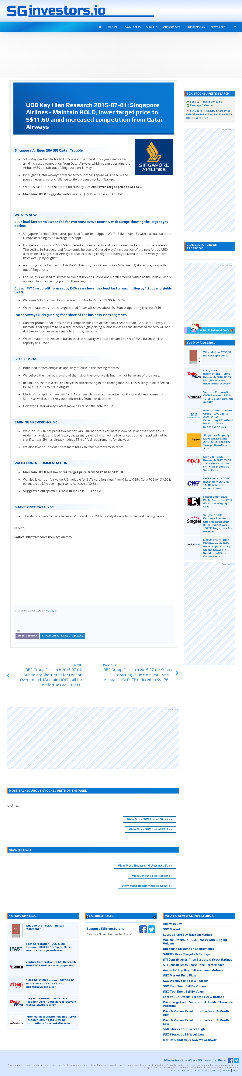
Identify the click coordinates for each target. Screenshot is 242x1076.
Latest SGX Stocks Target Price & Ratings (193, 997)
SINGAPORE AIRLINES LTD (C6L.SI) (62, 635)
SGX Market (171, 929)
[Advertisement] (93, 737)
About (236, 1070)
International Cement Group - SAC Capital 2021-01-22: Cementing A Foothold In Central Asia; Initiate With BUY (218, 418)
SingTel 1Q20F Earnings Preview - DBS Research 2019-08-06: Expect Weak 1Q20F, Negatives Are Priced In (217, 523)
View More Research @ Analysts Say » (145, 865)
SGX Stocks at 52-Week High (184, 1029)
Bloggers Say (196, 27)
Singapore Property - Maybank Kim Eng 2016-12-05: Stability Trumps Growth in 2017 (217, 441)
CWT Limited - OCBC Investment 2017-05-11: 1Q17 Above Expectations (216, 483)
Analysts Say (172, 27)
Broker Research (27, 635)
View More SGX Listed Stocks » (149, 819)
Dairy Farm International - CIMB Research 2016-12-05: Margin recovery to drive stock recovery (217, 377)
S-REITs (151, 27)
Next (154, 917)
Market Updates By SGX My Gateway (190, 1040)
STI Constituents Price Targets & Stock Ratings (197, 959)
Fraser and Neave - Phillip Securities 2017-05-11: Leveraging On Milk (218, 501)
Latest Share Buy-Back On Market (187, 934)
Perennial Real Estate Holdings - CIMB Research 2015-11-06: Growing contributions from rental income (51, 1020)
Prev (87, 917)
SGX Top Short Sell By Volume (184, 986)
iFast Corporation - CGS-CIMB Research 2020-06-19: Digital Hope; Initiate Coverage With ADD (49, 947)
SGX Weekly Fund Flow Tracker (185, 981)
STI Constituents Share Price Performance (193, 965)
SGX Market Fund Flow (179, 975)
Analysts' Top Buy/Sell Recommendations (193, 970)
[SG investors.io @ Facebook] (143, 929)
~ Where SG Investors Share (194, 1060)
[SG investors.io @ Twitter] (151, 929)
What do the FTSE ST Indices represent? (217, 353)
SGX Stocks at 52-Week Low (183, 1034)
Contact (226, 1070)
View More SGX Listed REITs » (150, 829)
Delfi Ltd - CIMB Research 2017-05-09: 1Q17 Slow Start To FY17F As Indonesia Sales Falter (217, 463)
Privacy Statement (180, 1070)
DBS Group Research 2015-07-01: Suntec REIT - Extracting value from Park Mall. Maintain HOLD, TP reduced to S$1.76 (138, 674)
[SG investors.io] (100, 27)
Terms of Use (200, 1070)
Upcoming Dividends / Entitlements (188, 949)
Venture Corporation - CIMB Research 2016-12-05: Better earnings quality (218, 396)
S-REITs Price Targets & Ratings (186, 954)
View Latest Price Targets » (152, 876)
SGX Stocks (133, 27)
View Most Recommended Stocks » (147, 886)
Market (112, 27)
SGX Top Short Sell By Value (183, 991)
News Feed (218, 27)
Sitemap (214, 1070)
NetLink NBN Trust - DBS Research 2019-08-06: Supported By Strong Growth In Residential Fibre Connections (216, 548)
